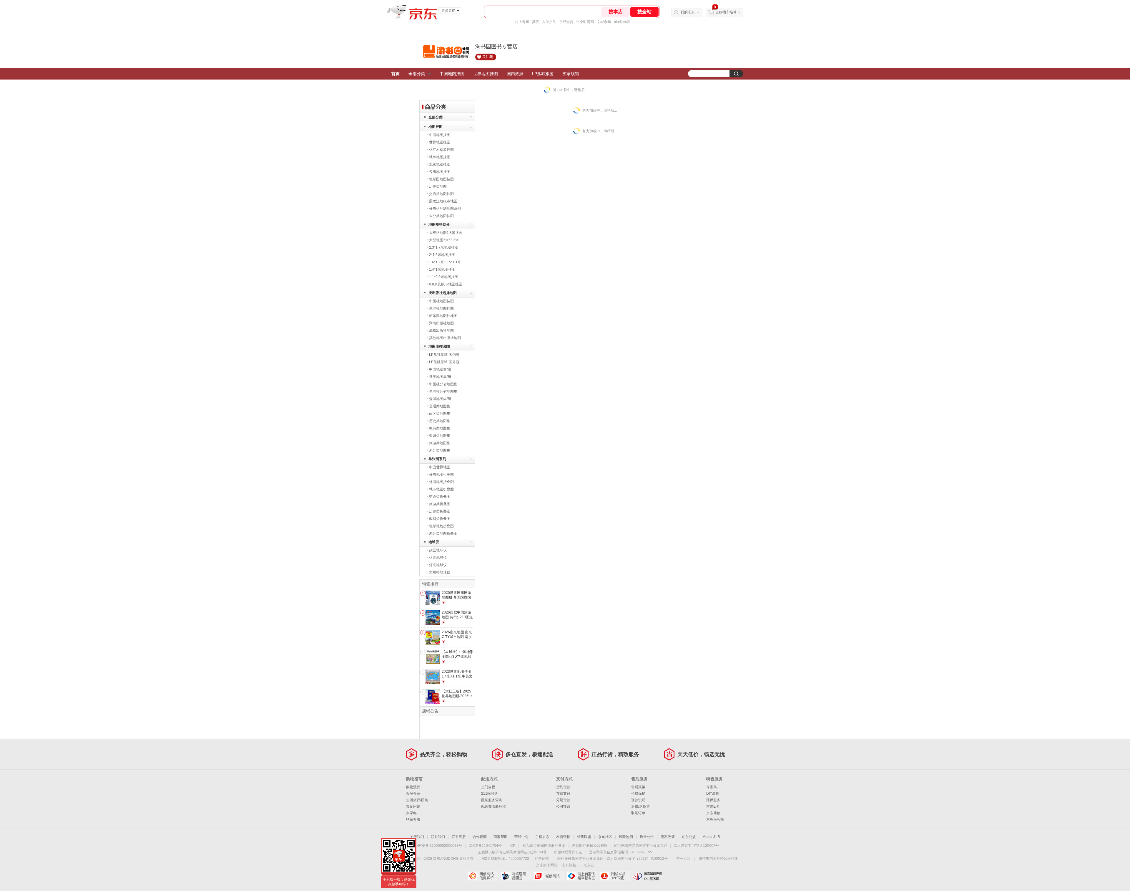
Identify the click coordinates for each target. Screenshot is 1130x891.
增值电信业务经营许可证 (718, 859)
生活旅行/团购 (417, 800)
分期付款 (563, 800)
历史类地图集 (439, 421)
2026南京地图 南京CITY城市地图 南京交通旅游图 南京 (457, 636)
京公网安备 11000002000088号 (436, 846)
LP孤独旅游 (543, 73)
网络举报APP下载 (614, 876)
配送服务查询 (491, 800)
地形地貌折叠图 (441, 526)
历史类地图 (438, 186)
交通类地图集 (439, 406)
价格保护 (638, 793)
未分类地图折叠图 (443, 533)
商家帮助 (500, 837)
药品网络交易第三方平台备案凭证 (640, 846)
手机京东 (542, 837)
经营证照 (542, 859)
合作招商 (480, 837)
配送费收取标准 (493, 806)
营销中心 (521, 837)
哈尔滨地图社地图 (443, 316)
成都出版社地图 (441, 330)
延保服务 (713, 800)
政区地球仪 (438, 550)
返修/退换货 (640, 806)
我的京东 (688, 12)
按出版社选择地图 (442, 293)
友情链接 (563, 837)
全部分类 (416, 73)
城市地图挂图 (439, 157)
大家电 (411, 813)
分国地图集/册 (440, 399)
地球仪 (433, 542)
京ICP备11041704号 (485, 846)
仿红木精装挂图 (441, 150)
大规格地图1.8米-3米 (445, 233)
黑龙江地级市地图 (443, 201)
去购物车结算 (726, 12)
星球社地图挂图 (441, 308)
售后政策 (638, 787)
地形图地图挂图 (441, 179)
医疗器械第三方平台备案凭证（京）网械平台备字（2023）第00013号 (612, 859)
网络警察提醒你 (516, 876)
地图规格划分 (439, 224)
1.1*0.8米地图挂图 (443, 277)
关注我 (487, 57)
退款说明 (638, 800)
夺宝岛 (711, 787)
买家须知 (570, 73)
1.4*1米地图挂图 (442, 269)
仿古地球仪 (438, 558)
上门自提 (488, 787)
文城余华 (604, 22)
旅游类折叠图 (439, 504)
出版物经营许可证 (568, 852)
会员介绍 (413, 793)
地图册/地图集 (439, 346)
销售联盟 (584, 837)
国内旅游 (515, 73)
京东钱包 (569, 865)
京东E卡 (712, 806)
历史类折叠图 (439, 511)
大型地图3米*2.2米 (444, 240)
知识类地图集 (439, 436)
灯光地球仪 (438, 565)
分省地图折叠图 (441, 474)
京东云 (589, 865)
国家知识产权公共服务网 (647, 876)
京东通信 (713, 813)
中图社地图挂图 (441, 301)
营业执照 (683, 859)
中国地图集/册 (440, 369)
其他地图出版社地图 (445, 338)
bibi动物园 (622, 22)
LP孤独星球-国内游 (444, 355)
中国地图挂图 (452, 73)
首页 (395, 73)
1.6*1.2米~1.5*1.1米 (445, 262)
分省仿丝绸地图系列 (445, 208)
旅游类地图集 (439, 443)
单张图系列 (437, 459)
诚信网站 (549, 876)
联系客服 (413, 819)
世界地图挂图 (485, 73)
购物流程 (413, 787)
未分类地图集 (439, 450)
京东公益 (689, 837)
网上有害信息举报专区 (581, 876)
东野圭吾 (566, 22)
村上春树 (522, 22)
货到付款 (563, 787)
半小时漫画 (585, 22)
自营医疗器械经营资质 (589, 846)
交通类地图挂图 (441, 194)
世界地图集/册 (440, 377)
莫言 (535, 22)
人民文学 (549, 22)
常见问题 (413, 806)
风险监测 (626, 837)
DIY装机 (712, 793)
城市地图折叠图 (441, 489)
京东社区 (605, 837)
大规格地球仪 (439, 572)
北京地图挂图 (439, 164)
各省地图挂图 (439, 172)
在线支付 (563, 793)
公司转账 (563, 806)
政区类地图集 (439, 413)
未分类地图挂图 (441, 216)
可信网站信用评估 (483, 876)
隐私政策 (668, 837)
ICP (512, 846)
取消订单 (638, 813)
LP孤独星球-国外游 (444, 362)
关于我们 (417, 837)
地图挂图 (435, 127)
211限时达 (489, 793)
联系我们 (438, 837)
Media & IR (711, 837)
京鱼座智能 (715, 819)
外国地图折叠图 (441, 482)
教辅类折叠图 (439, 519)
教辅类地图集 (439, 428)
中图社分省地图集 (443, 384)
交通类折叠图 (439, 497)
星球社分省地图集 (443, 391)
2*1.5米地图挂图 (442, 255)
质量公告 (647, 837)
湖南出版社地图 (441, 323)
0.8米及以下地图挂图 (445, 284)
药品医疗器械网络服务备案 (544, 846)
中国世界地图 (439, 467)
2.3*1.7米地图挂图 (443, 247)
